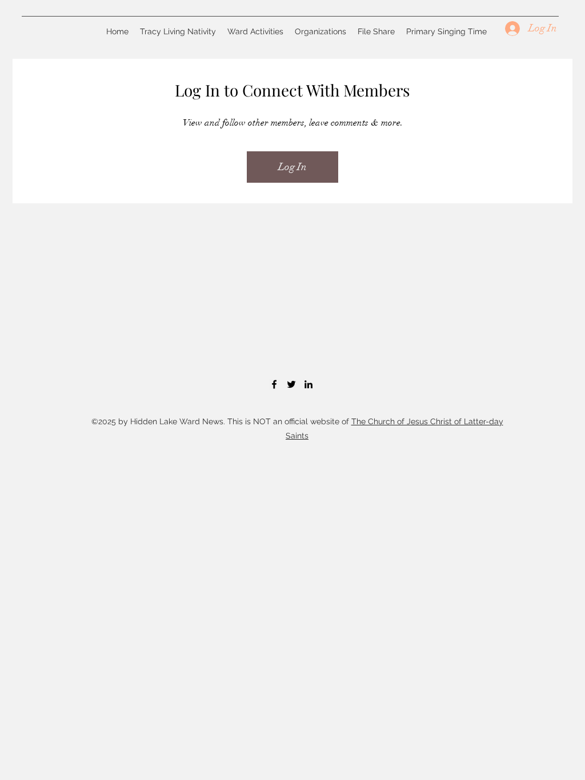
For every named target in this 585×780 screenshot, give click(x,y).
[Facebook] (274, 384)
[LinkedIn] (308, 384)
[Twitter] (291, 384)
